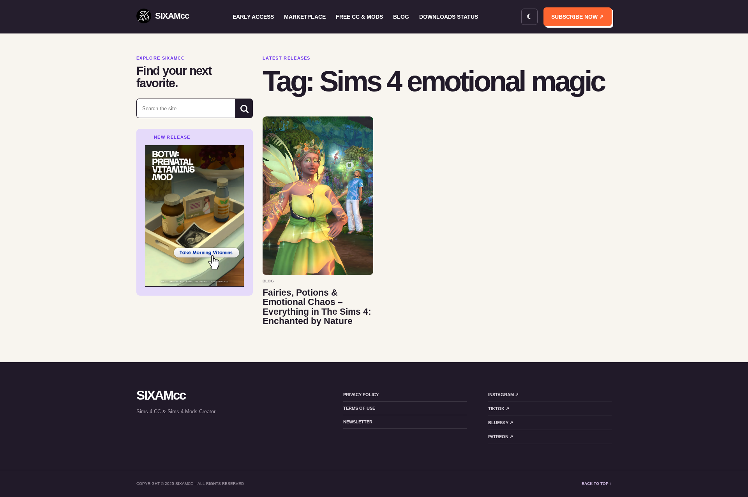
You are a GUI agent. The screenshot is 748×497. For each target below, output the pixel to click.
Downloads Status (448, 17)
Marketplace (305, 17)
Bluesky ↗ (500, 422)
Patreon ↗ (500, 436)
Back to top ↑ (597, 483)
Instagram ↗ (503, 394)
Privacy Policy (361, 394)
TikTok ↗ (498, 408)
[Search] (244, 108)
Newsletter (357, 421)
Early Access (253, 17)
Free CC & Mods (359, 17)
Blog (401, 17)
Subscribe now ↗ (577, 17)
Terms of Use (359, 408)
